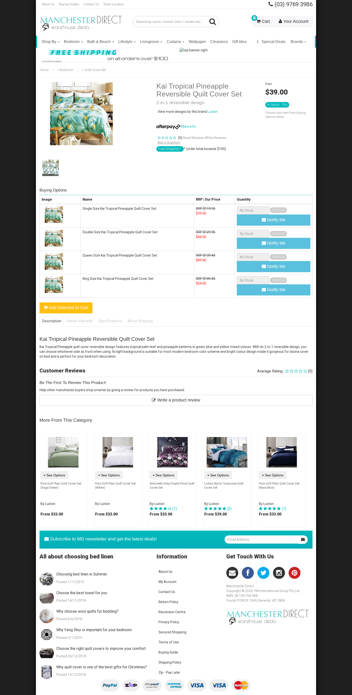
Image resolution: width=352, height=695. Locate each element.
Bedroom (72, 42)
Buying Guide (168, 652)
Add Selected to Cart (68, 307)
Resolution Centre (172, 612)
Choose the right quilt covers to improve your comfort (101, 648)
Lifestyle (125, 42)
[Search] (212, 21)
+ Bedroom (64, 70)
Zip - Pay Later (169, 672)
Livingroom (150, 42)
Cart (261, 20)
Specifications (110, 321)
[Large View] (51, 168)
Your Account (295, 21)
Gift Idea (239, 42)
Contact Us (91, 4)
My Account (167, 582)
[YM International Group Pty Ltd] (83, 20)
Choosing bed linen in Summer (81, 574)
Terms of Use (169, 642)
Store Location (113, 4)
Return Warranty (80, 321)
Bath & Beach (99, 42)
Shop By (49, 42)
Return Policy (168, 602)
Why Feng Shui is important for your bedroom (94, 630)
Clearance (219, 42)
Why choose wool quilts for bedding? (87, 611)
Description (51, 321)
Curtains (174, 42)
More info (188, 126)
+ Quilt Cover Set (93, 70)
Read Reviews (193, 138)
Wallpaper (197, 42)
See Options (55, 475)
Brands (297, 42)
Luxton (212, 112)
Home (44, 70)
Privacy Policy (169, 622)
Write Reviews (215, 138)
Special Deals (273, 42)
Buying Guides (69, 4)
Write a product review (178, 400)
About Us (48, 4)
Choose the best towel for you (81, 593)
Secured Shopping (172, 632)
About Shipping (140, 321)
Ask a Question (169, 142)
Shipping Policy (170, 662)
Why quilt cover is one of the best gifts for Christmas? (101, 667)
